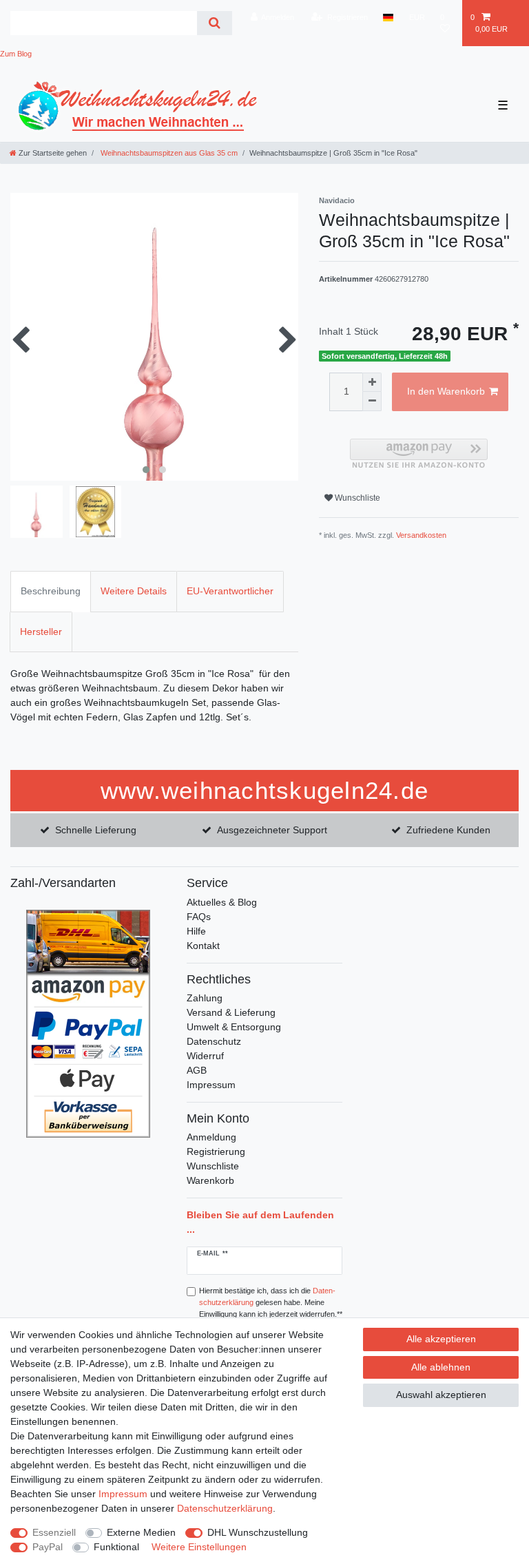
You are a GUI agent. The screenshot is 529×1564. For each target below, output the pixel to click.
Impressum (211, 1084)
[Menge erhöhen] (372, 382)
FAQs (199, 916)
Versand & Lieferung (231, 1012)
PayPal (47, 1546)
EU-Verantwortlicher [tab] (230, 590)
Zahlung (204, 997)
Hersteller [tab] (41, 631)
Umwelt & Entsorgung (234, 1026)
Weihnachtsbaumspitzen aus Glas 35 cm (168, 153)
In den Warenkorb (446, 391)
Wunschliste (356, 498)
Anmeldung (211, 1137)
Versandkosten (421, 535)
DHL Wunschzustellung (257, 1532)
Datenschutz (214, 1041)
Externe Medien (141, 1532)
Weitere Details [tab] (134, 590)
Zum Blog (16, 54)
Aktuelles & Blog (222, 902)
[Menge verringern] (372, 401)
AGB (197, 1070)
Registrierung (216, 1151)
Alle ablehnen (440, 1367)
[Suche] (214, 23)
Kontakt (203, 945)
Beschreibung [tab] (51, 590)
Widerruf (205, 1055)
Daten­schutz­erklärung (225, 1508)
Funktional (116, 1546)
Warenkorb (210, 1180)
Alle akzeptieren (441, 1338)
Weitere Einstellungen (199, 1546)
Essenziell (54, 1532)
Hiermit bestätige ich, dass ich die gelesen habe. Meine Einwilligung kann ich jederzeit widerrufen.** (270, 1302)
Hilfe (196, 931)
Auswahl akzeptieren (441, 1394)
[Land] (388, 17)
